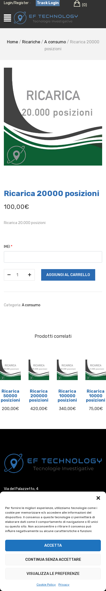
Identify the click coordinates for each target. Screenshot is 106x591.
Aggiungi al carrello (68, 275)
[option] (53, 116)
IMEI (8, 246)
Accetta (53, 545)
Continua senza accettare (53, 559)
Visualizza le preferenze (53, 573)
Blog (53, 431)
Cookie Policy (46, 584)
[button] (98, 498)
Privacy (63, 584)
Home (12, 41)
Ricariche (31, 41)
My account (53, 440)
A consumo (55, 41)
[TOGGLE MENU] (7, 18)
